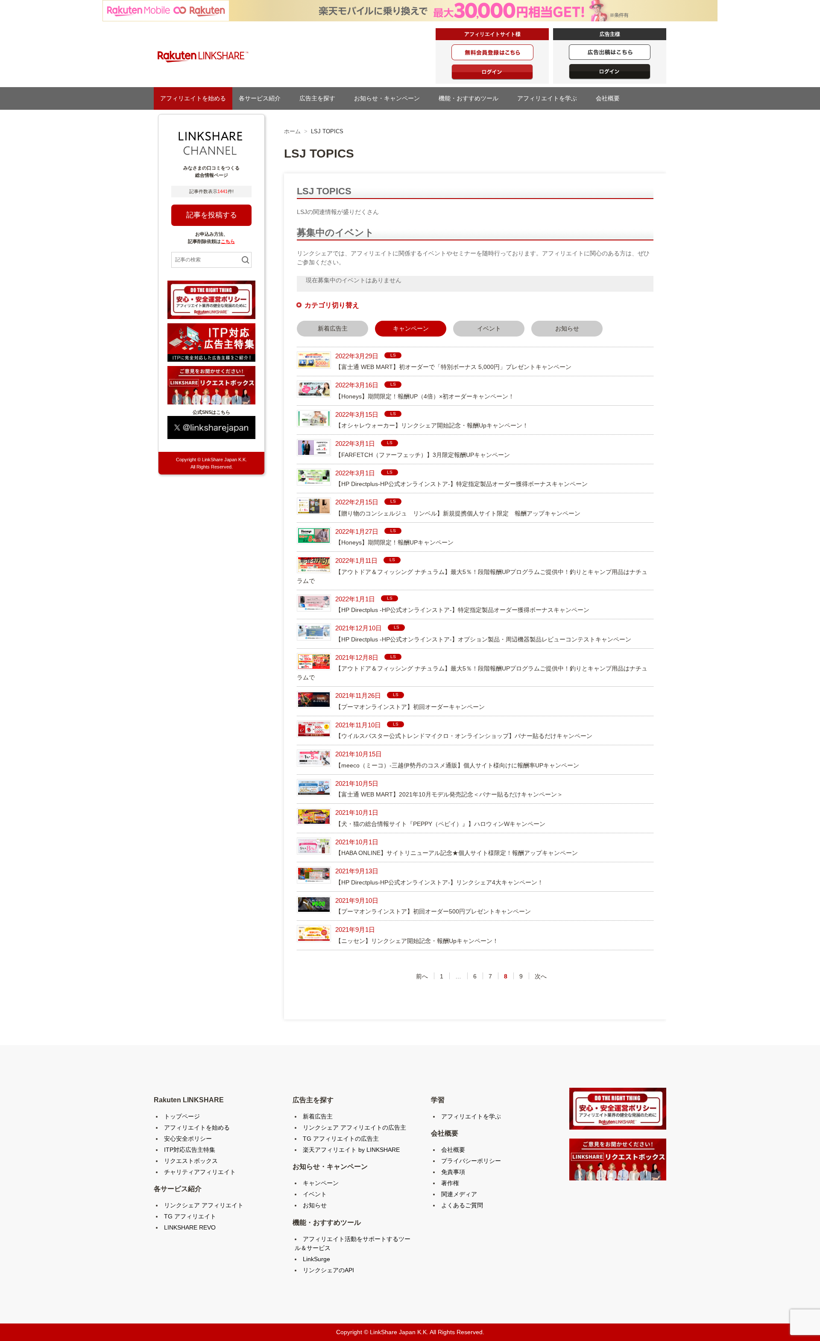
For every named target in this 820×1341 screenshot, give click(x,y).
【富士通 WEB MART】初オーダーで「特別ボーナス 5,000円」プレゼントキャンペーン (453, 366)
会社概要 (611, 98)
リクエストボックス (191, 1160)
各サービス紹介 (263, 98)
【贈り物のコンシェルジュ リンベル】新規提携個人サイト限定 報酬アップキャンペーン (457, 513)
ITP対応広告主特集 (189, 1149)
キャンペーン (321, 1183)
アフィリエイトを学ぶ (550, 98)
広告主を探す (320, 98)
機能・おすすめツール (471, 98)
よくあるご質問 (462, 1205)
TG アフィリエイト (190, 1216)
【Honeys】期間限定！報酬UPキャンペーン (394, 542)
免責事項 (453, 1171)
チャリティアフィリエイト (200, 1171)
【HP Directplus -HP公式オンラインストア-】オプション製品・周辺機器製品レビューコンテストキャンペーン (483, 639)
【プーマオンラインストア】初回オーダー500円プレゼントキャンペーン (433, 911)
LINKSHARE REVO (190, 1227)
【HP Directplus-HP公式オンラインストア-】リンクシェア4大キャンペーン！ (439, 882)
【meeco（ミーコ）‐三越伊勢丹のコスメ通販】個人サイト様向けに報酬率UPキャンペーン (457, 765)
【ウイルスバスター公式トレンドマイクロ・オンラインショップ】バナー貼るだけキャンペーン (463, 735)
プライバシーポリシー (471, 1160)
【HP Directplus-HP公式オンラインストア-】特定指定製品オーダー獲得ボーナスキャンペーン (461, 483)
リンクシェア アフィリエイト (203, 1205)
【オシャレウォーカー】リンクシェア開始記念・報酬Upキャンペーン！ (431, 425)
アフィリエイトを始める (193, 98)
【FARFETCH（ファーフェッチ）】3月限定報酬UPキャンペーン (422, 454)
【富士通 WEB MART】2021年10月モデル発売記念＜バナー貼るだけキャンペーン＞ (449, 794)
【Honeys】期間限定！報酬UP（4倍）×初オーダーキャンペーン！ (424, 396)
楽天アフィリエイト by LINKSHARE (351, 1149)
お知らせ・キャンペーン (390, 98)
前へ (422, 976)
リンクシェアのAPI (328, 1270)
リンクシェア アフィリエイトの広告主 (354, 1127)
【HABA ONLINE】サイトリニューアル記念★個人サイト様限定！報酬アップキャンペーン (456, 852)
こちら (228, 241)
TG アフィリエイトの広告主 (341, 1138)
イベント (489, 328)
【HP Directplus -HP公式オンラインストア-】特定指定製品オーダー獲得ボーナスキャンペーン (462, 609)
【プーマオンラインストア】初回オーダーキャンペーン (410, 706)
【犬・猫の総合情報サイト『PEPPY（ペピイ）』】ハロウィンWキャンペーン (440, 823)
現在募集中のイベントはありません (353, 280)
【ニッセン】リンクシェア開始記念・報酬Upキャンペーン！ (416, 940)
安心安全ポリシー (188, 1138)
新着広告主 (333, 328)
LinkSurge (316, 1259)
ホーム (292, 131)
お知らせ (567, 328)
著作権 (450, 1183)
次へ (541, 976)
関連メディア (459, 1194)
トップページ (182, 1116)
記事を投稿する (211, 215)
